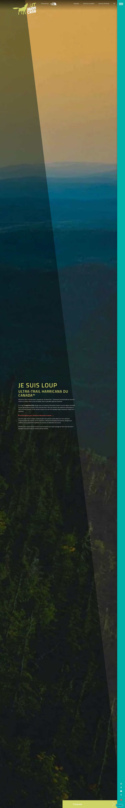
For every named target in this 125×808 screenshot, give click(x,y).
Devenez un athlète (88, 3)
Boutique (76, 3)
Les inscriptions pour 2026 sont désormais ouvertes (35, 415)
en (114, 3)
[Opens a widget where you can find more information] (120, 805)
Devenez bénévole (104, 3)
